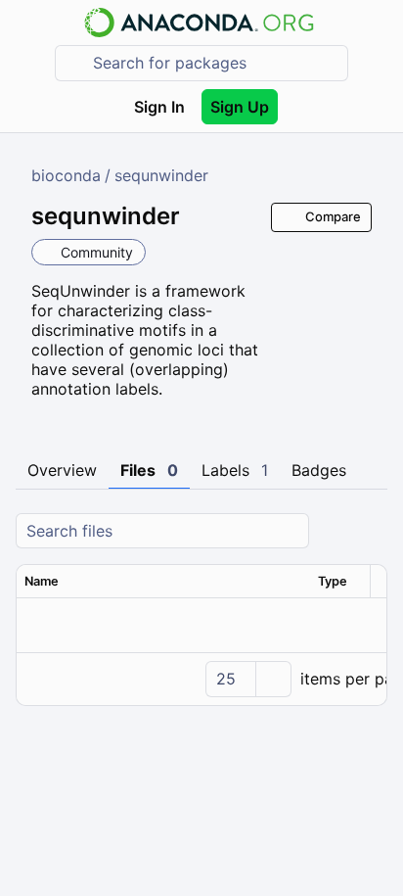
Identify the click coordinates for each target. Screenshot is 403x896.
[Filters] (369, 531)
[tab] (62, 471)
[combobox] (215, 63)
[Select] (273, 679)
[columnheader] (163, 581)
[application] (201, 678)
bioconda (66, 175)
